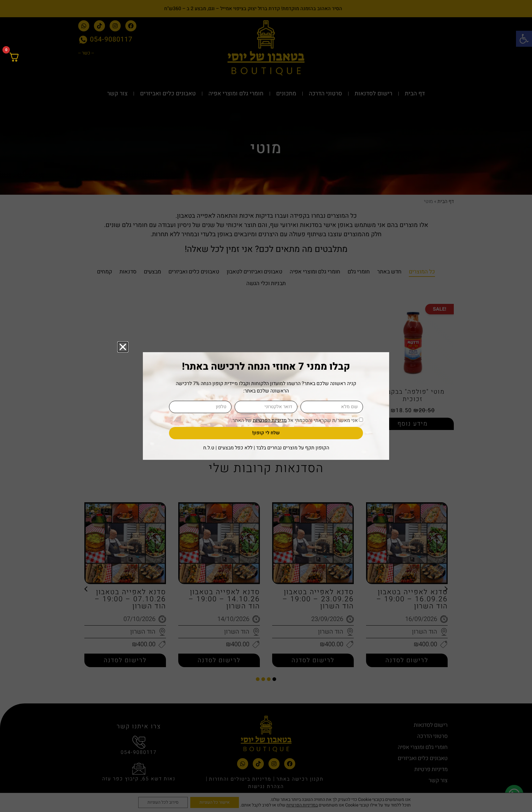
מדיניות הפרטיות (270, 420)
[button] (122, 347)
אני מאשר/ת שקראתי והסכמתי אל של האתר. (294, 420)
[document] (266, 406)
